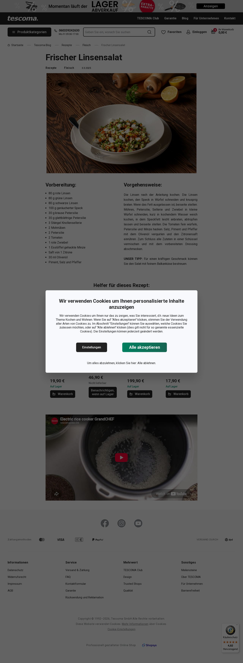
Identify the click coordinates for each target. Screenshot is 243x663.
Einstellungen (91, 347)
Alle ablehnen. (146, 363)
